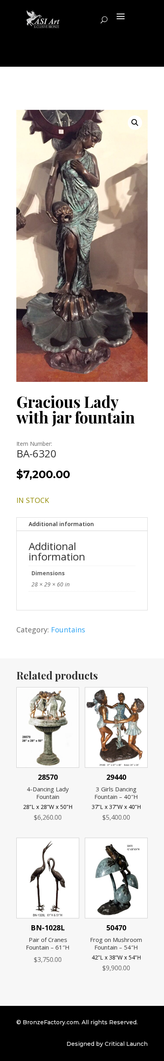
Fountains (68, 629)
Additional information (61, 524)
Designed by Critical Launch (107, 1043)
